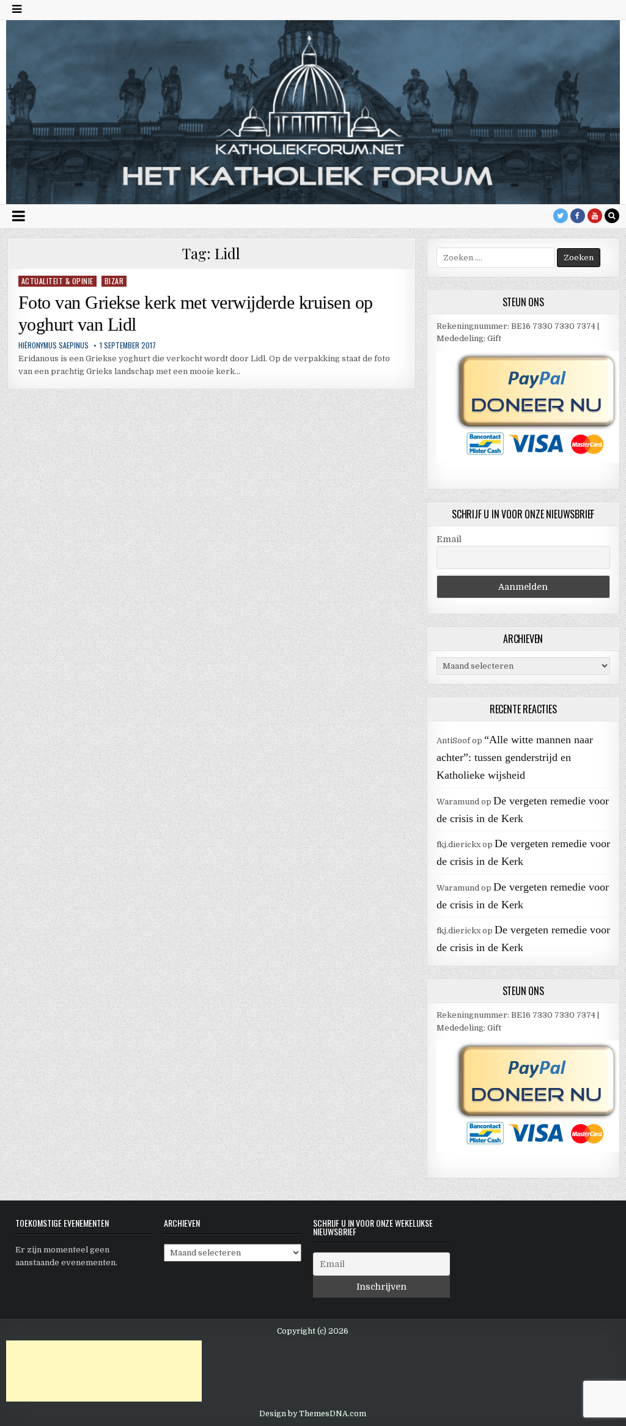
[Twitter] (560, 215)
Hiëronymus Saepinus (53, 345)
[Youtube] (594, 215)
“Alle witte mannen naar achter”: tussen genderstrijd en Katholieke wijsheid (514, 757)
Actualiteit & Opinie (57, 281)
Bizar (114, 281)
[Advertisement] (104, 1371)
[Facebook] (577, 215)
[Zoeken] (612, 215)
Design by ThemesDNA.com (312, 1413)
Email (449, 539)
